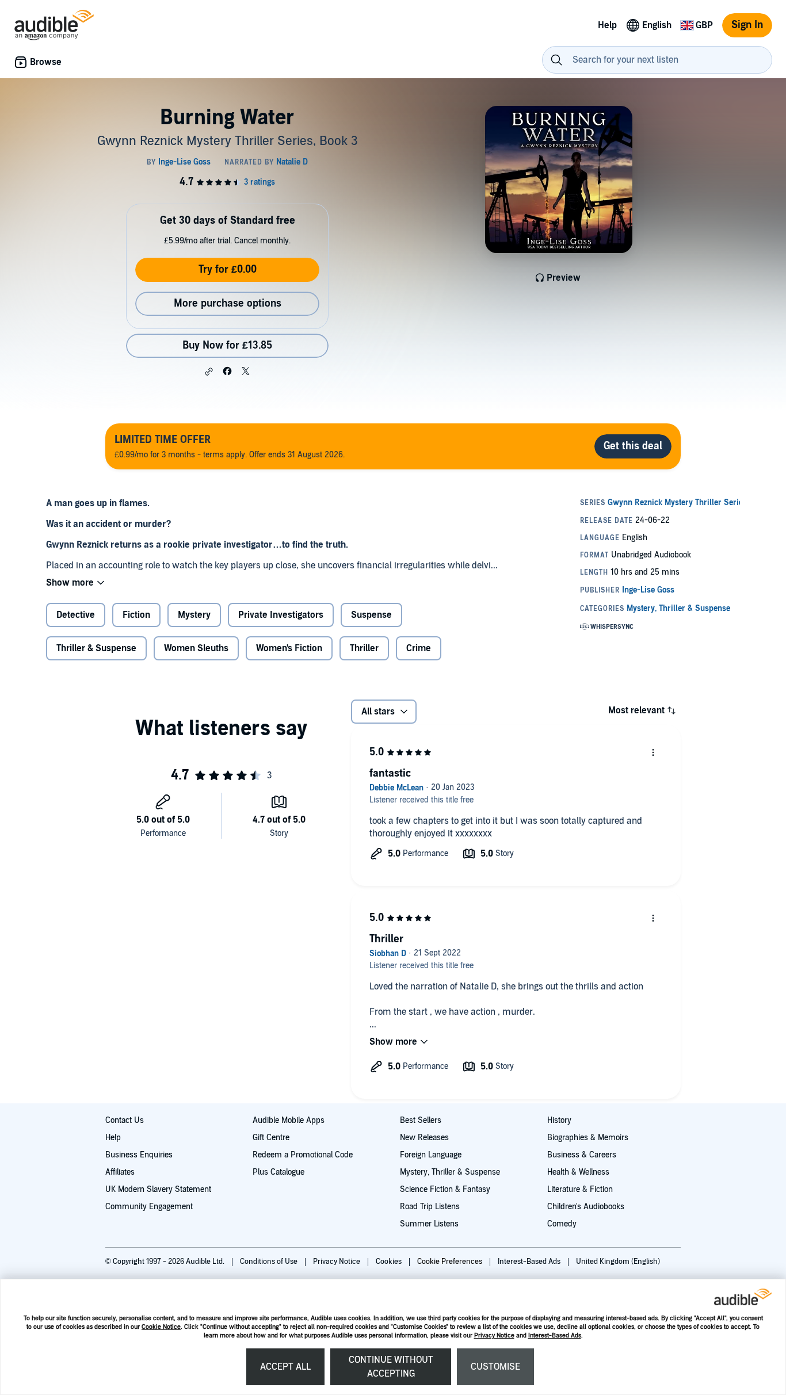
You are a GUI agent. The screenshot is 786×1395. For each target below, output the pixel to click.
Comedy (562, 1224)
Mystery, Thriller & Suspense (450, 1172)
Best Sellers (420, 1120)
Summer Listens (429, 1224)
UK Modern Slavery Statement (158, 1189)
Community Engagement (149, 1206)
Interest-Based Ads (554, 1335)
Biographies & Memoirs (587, 1137)
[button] (208, 371)
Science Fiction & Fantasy (445, 1189)
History (559, 1120)
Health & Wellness (578, 1172)
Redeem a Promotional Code (303, 1155)
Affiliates (120, 1172)
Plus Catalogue (278, 1172)
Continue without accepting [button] (391, 1366)
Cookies (389, 1261)
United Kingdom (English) (618, 1261)
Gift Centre (271, 1137)
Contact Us (124, 1120)
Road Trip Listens (430, 1206)
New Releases (424, 1137)
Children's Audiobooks (585, 1206)
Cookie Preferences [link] (449, 1261)
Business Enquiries (139, 1155)
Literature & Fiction (580, 1189)
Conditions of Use (269, 1261)
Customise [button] (495, 1367)
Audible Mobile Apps (289, 1120)
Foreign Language (430, 1155)
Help (113, 1137)
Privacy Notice (494, 1335)
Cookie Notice (161, 1327)
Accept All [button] (285, 1367)
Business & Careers (581, 1155)
